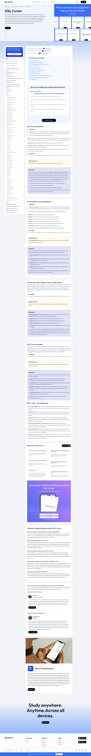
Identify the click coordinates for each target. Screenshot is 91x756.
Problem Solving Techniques (11, 210)
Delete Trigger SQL (9, 119)
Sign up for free (72, 14)
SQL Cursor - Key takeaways (35, 68)
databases (35, 179)
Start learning (65, 445)
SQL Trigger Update (10, 188)
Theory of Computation (10, 212)
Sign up (83, 2)
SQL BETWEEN (9, 145)
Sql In (7, 195)
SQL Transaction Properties (11, 187)
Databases (8, 91)
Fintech (7, 202)
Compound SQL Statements (11, 97)
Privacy (21, 750)
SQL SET (8, 177)
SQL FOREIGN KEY (9, 164)
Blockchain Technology (10, 72)
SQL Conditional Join (10, 150)
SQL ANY (8, 144)
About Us (27, 742)
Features (44, 2)
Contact (59, 740)
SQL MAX (8, 168)
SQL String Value (9, 182)
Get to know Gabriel (33, 632)
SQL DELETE (8, 155)
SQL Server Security (10, 180)
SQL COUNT (8, 149)
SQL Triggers (9, 190)
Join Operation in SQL (10, 129)
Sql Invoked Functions (10, 197)
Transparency (28, 750)
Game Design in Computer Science (13, 206)
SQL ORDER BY (9, 172)
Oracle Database (9, 137)
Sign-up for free (45, 722)
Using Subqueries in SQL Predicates (12, 198)
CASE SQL (8, 95)
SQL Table (8, 183)
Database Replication (10, 112)
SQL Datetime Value (10, 160)
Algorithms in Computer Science (12, 68)
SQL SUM (8, 178)
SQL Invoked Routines (10, 167)
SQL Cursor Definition (34, 60)
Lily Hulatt (48, 48)
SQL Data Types (9, 157)
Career (27, 740)
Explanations (44, 742)
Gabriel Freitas (47, 51)
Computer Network (10, 76)
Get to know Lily (32, 607)
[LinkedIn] (85, 750)
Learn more (31, 689)
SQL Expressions (9, 162)
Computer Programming (11, 80)
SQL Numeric (9, 170)
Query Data (8, 139)
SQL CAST (8, 147)
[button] (5, 37)
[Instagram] (79, 750)
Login (77, 2)
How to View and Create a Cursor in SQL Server (39, 64)
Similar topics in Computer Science (36, 70)
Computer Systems (10, 82)
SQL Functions (9, 165)
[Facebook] (76, 750)
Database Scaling (9, 114)
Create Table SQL (9, 100)
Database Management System (11, 109)
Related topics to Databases (35, 72)
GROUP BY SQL (9, 122)
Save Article (15, 54)
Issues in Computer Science (11, 208)
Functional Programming (11, 204)
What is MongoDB (9, 200)
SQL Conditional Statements (11, 152)
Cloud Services (9, 74)
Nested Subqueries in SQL (11, 135)
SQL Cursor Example (33, 66)
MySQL (8, 134)
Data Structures (9, 90)
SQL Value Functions (10, 192)
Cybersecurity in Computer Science (13, 84)
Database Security (9, 115)
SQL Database (9, 159)
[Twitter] (82, 750)
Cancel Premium (60, 744)
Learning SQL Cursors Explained (36, 62)
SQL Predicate (9, 173)
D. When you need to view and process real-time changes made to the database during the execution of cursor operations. (47, 110)
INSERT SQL (8, 125)
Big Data (7, 70)
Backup (8, 94)
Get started (8, 28)
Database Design (9, 107)
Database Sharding (10, 117)
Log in (53, 519)
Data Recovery (9, 105)
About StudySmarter (33, 79)
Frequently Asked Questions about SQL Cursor (39, 77)
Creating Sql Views (9, 102)
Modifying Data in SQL (10, 132)
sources (32, 51)
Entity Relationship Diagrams (11, 120)
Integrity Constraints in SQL (11, 127)
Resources (52, 2)
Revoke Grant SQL (9, 140)
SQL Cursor (8, 154)
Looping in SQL (9, 130)
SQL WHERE (8, 193)
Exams (43, 740)
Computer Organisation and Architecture (14, 78)
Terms (17, 750)
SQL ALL (8, 142)
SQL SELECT (8, 175)
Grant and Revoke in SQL (10, 124)
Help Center (60, 742)
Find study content (35, 2)
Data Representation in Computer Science (12, 87)
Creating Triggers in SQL (10, 104)
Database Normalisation (10, 110)
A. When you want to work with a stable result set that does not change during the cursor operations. (46, 96)
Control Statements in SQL (11, 99)
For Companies (44, 744)
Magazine (43, 746)
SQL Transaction (9, 185)
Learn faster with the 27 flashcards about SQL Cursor (40, 75)
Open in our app (49, 120)
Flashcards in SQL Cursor (34, 74)
